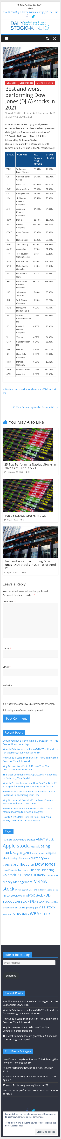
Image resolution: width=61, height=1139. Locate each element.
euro (5, 870)
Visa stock (47, 907)
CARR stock (31, 853)
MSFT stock (34, 889)
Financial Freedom (18, 870)
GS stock (9, 875)
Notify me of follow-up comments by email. (31, 703)
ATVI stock (33, 847)
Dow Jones (45, 864)
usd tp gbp (33, 908)
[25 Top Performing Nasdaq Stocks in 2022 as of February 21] (28, 429)
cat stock (42, 853)
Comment (9, 601)
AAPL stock (9, 839)
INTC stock (16, 117)
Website (7, 685)
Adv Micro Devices (25, 839)
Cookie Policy (16, 1125)
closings (14, 858)
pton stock (20, 901)
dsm (29, 113)
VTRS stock (21, 914)
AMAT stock (45, 839)
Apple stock (16, 845)
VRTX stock (8, 914)
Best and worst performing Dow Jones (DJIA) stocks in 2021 (30, 391)
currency (37, 858)
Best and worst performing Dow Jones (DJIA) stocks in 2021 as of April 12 (30, 564)
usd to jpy (23, 907)
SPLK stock (37, 901)
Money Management (18, 882)
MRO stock (21, 889)
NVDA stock (10, 895)
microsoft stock (51, 875)
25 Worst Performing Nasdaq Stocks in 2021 (35, 407)
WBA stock (27, 117)
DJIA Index (11, 82)
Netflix (43, 889)
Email (7, 666)
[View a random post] (54, 38)
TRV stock (49, 902)
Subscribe (11, 975)
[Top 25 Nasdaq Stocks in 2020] (28, 481)
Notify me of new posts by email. (25, 710)
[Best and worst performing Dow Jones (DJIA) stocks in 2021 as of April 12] (30, 528)
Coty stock (24, 858)
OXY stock (22, 895)
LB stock (38, 875)
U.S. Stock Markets (45, 82)
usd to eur (13, 907)
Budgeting (19, 853)
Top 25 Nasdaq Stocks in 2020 (25, 516)
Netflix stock (52, 890)
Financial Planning (41, 870)
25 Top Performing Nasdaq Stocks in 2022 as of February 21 (30, 466)
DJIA (20, 864)
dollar (30, 864)
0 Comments (41, 113)
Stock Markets (26, 82)
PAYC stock (35, 895)
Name (7, 648)
